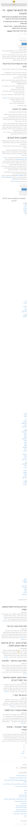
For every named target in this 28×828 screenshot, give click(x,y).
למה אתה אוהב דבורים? (17, 626)
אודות (25, 793)
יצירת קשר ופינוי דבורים (21, 809)
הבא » (22, 753)
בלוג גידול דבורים (23, 795)
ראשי (25, 790)
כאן (20, 177)
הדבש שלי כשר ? (20, 695)
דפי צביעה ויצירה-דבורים (21, 807)
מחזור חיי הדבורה (19, 109)
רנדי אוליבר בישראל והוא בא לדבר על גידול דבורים (15, 784)
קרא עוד (23, 639)
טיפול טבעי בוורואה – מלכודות (14, 661)
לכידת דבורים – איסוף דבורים (20, 813)
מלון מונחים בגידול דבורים (21, 801)
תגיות (25, 816)
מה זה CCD (6, 98)
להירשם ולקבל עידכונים (7, 177)
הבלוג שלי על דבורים (15, 181)
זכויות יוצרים (24, 803)
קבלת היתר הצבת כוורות (21, 786)
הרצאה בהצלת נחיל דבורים (20, 811)
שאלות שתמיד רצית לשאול (16, 710)
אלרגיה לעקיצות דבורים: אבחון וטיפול (18, 778)
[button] (24, 44)
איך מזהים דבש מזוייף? (21, 775)
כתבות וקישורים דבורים (21, 805)
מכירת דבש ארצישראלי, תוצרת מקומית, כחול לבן (15, 799)
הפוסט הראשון (19, 175)
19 (23, 751)
